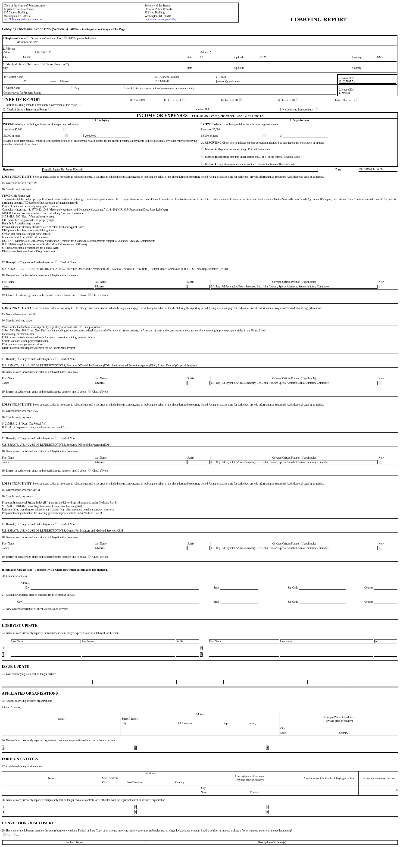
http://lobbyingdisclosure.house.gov (23, 19)
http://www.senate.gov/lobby (160, 19)
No (8, 835)
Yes (17, 835)
